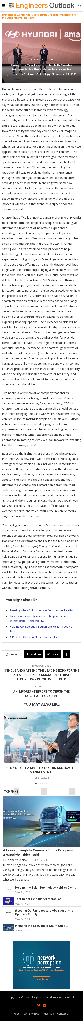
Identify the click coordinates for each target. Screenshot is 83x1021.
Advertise (48, 1013)
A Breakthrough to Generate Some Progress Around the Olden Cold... (38, 852)
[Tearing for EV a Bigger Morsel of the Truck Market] (8, 901)
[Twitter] (39, 1005)
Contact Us (63, 1013)
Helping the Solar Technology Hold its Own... (45, 887)
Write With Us (31, 1013)
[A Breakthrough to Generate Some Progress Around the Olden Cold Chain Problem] (41, 821)
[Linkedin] (44, 1005)
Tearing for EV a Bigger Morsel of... (39, 899)
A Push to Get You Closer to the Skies (34, 637)
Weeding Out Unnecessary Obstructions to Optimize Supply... (44, 912)
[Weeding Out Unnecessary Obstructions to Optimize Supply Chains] (8, 912)
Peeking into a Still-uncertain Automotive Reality (41, 610)
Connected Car (36, 59)
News (51, 59)
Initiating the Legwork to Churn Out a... (41, 926)
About (17, 1013)
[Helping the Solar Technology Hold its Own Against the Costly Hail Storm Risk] (8, 889)
